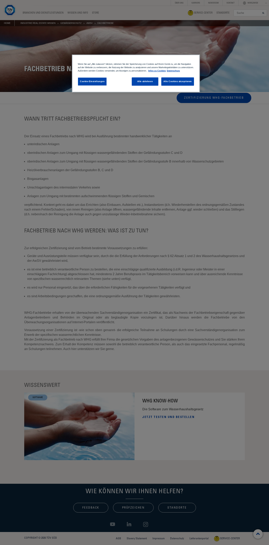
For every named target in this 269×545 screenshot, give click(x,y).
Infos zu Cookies (157, 71)
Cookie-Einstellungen (92, 81)
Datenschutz (173, 71)
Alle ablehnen (145, 81)
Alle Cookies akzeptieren (177, 81)
